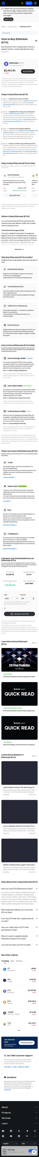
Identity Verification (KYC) (16, 113)
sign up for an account (30, 100)
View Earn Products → (10, 525)
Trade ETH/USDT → (9, 477)
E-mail (14, 1067)
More (34, 643)
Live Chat (7, 1067)
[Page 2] (20, 1030)
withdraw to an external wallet (12, 151)
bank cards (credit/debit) (27, 130)
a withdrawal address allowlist (12, 121)
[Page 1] (18, 1030)
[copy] (36, 40)
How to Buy (13, 27)
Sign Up (29, 3)
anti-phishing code (29, 119)
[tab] (5, 961)
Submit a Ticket (23, 1067)
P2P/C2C (11, 132)
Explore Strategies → (10, 548)
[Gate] (3, 3)
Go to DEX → (7, 501)
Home (3, 27)
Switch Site (8, 19)
